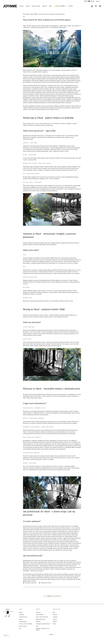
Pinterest (55, 619)
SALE (50, 6)
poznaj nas (38, 612)
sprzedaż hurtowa (23, 616)
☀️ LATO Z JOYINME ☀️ (60, 6)
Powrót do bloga (53, 596)
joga (24, 16)
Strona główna (26, 14)
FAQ (20, 628)
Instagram (55, 616)
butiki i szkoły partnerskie (42, 616)
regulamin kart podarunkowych (43, 623)
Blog (54, 612)
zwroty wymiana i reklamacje (25, 623)
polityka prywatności (40, 619)
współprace (21, 614)
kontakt (21, 612)
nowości (21, 6)
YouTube (55, 621)
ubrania (27, 6)
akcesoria (44, 6)
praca (37, 626)
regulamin (38, 621)
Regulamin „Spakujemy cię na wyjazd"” (42, 629)
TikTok (54, 623)
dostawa (21, 619)
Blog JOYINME (34, 14)
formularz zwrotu (23, 626)
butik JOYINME (39, 614)
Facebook (55, 614)
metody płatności (23, 621)
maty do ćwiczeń (36, 6)
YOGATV (70, 6)
